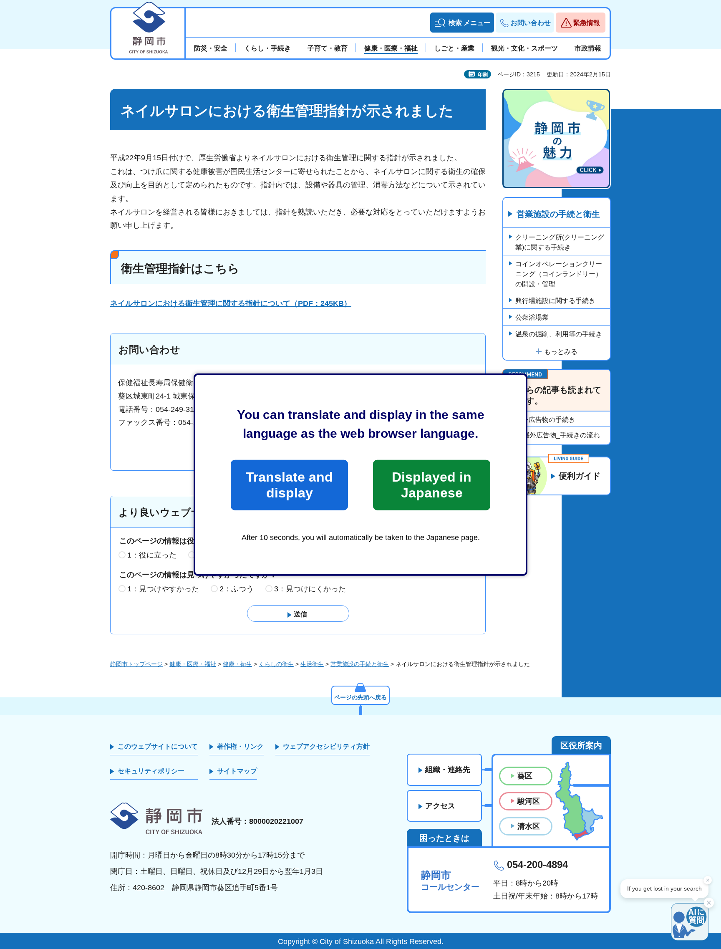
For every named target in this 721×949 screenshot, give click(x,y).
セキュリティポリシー (151, 771)
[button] (462, 23)
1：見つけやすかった (163, 589)
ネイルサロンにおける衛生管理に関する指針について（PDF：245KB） (230, 303)
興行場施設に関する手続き (555, 300)
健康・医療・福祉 (192, 664)
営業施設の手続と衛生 (558, 214)
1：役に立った (151, 555)
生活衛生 (312, 664)
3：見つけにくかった (310, 589)
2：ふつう (214, 555)
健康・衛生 (237, 664)
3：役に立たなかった (287, 555)
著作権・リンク (240, 746)
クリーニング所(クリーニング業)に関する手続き (559, 242)
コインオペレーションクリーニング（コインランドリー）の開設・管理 (558, 274)
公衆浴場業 (532, 317)
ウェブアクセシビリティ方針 (326, 746)
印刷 (483, 75)
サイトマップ (237, 771)
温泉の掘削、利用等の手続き (558, 334)
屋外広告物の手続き (545, 419)
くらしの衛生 (276, 664)
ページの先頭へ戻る (360, 697)
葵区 (524, 776)
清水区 (528, 826)
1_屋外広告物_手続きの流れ (557, 435)
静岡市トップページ (136, 664)
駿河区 (528, 801)
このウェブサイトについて (158, 746)
